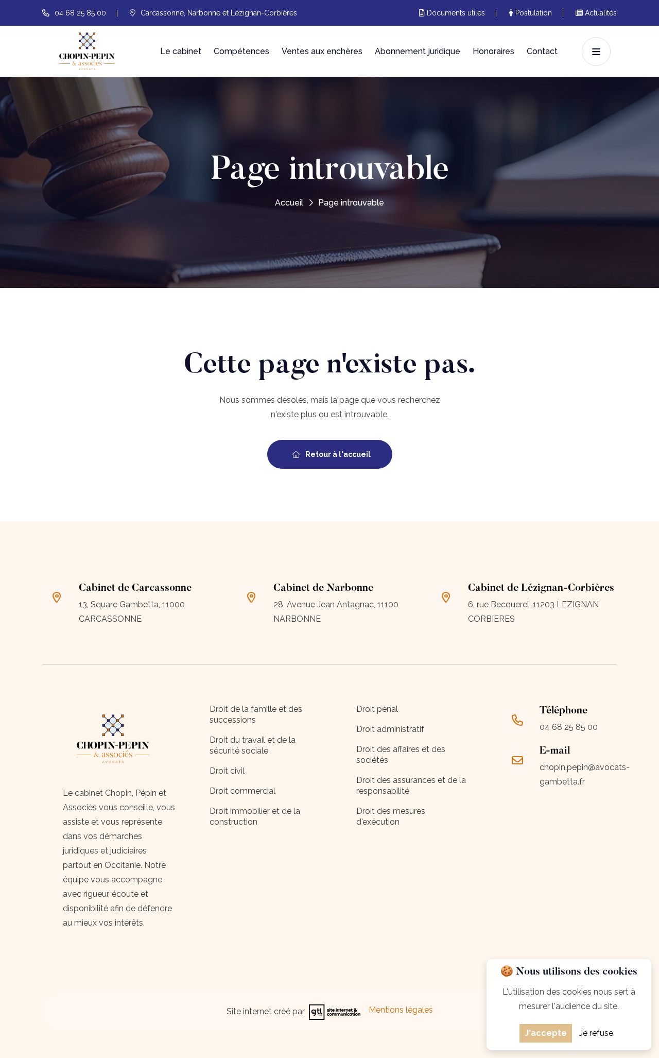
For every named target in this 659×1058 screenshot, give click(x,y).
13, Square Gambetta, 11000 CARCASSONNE (132, 612)
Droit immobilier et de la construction (255, 816)
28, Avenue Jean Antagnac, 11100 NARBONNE (335, 612)
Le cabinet (180, 51)
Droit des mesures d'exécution (390, 816)
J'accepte (546, 1033)
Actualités (600, 13)
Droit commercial (242, 791)
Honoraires (493, 51)
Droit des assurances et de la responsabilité (411, 785)
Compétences (241, 51)
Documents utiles (455, 13)
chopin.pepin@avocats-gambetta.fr (585, 774)
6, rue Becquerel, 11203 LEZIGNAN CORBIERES (533, 612)
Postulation (532, 13)
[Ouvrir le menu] (596, 51)
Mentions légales (401, 1010)
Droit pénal (377, 709)
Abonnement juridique (417, 51)
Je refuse (596, 1033)
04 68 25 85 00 (80, 13)
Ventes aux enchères (322, 51)
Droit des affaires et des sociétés (400, 754)
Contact (542, 51)
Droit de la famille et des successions (256, 714)
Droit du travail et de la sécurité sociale (253, 745)
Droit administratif (390, 729)
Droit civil (227, 771)
